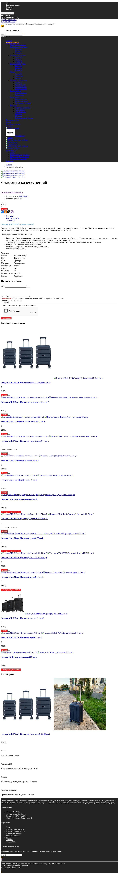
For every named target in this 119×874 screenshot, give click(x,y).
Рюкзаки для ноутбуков (24, 118)
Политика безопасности (19, 157)
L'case (15, 142)
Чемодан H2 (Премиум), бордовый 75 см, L (19, 657)
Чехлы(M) (19, 76)
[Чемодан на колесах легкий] (13, 171)
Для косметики (21, 93)
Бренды (9, 126)
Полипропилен (21, 89)
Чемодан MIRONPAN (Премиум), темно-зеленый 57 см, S (25, 402)
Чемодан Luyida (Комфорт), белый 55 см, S (19, 480)
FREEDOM (19, 136)
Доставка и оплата (13, 5)
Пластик (18, 82)
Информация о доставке (19, 155)
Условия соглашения (18, 159)
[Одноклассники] (5, 211)
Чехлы (12, 72)
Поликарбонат (20, 87)
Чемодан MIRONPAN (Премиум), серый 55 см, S (21, 637)
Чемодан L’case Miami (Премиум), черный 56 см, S (22, 577)
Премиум (18, 53)
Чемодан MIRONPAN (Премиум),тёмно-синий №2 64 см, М (25, 383)
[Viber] (12, 211)
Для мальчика (20, 112)
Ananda (16, 128)
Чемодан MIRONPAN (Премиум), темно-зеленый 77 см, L (25, 441)
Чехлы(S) (18, 74)
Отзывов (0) (10, 220)
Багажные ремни (21, 101)
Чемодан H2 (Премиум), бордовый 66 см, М (19, 499)
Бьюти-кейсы (15, 91)
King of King (23, 140)
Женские (18, 114)
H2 (11, 138)
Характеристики (12, 218)
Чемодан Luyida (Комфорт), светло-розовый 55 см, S (23, 421)
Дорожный (19, 95)
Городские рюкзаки (22, 107)
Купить (4, 209)
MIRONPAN (23, 146)
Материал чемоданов (18, 80)
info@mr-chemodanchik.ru (15, 814)
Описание (10, 216)
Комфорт (18, 51)
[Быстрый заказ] (9, 395)
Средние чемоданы (17, 55)
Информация (11, 150)
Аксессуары (15, 97)
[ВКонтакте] (2, 211)
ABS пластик (20, 84)
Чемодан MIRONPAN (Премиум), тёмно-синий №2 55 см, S (25, 734)
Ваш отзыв (5, 296)
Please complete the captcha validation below (19, 305)
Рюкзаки (13, 105)
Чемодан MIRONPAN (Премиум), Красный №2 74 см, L (24, 519)
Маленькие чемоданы (18, 47)
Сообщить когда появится (11, 512)
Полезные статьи (12, 120)
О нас (8, 3)
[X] (8, 211)
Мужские (18, 116)
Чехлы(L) (18, 78)
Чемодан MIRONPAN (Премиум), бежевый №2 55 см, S (24, 558)
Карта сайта (10, 842)
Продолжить (6, 318)
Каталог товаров (12, 43)
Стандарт (18, 49)
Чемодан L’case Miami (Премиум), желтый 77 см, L (22, 538)
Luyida (15, 144)
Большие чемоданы (18, 64)
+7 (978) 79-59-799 (8, 22)
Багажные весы (21, 99)
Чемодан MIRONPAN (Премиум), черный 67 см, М (22, 618)
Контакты (9, 9)
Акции (8, 122)
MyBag (16, 148)
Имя (2, 286)
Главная (9, 165)
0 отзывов (5, 192)
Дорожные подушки (23, 103)
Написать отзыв (16, 192)
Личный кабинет (12, 836)
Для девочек (20, 110)
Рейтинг (4, 301)
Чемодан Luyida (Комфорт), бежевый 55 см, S (20, 460)
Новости (9, 7)
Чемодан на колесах (18, 45)
